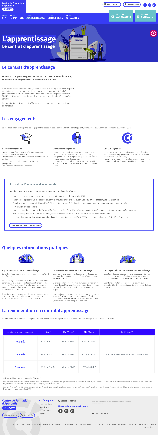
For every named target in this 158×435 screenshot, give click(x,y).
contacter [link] (147, 16)
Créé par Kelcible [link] (55, 424)
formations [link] (16, 17)
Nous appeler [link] (28, 415)
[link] (153, 33)
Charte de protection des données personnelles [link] (110, 424)
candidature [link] (123, 16)
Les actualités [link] (45, 410)
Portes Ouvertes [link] (113, 4)
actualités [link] (72, 17)
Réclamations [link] (143, 424)
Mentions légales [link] (85, 424)
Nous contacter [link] (12, 415)
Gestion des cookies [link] (70, 424)
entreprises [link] (55, 17)
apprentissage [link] (36, 17)
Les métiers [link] (44, 407)
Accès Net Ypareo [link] (132, 4)
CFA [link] (4, 17)
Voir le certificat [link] (101, 413)
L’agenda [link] (43, 414)
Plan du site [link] (132, 424)
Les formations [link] (45, 404)
